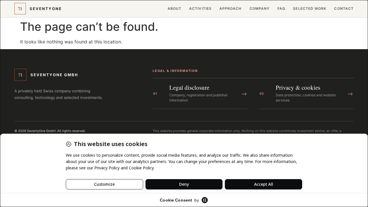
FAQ (281, 8)
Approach (230, 8)
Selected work (309, 8)
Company (260, 8)
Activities (200, 8)
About (174, 8)
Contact (344, 8)
